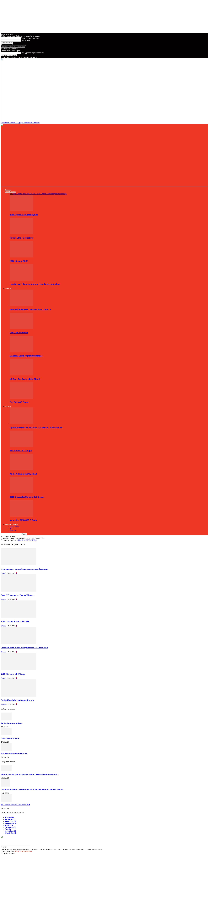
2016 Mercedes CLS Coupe (13, 674)
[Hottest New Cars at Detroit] (6, 735)
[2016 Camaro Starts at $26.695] (18, 617)
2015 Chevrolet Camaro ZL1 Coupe (27, 497)
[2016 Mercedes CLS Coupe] (18, 670)
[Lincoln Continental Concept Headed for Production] (18, 643)
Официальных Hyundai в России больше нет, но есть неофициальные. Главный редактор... (32, 789)
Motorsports (53, 194)
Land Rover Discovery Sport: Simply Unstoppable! (35, 284)
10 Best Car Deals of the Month (25, 379)
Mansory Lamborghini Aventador (26, 356)
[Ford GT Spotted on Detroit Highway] (18, 591)
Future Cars (44, 194)
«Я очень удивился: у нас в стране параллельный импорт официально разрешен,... (30, 774)
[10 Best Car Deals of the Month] (21, 375)
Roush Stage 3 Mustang (22, 238)
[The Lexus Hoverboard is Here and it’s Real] (6, 801)
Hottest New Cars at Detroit (10, 738)
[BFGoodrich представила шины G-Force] (21, 305)
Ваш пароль (25, 40)
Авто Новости (10, 192)
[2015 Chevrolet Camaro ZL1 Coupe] (21, 493)
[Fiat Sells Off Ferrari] (21, 398)
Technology (62, 194)
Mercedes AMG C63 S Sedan (24, 520)
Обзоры (8, 406)
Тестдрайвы (14, 526)
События (8, 288)
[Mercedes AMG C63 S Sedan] (21, 516)
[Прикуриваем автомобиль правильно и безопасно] (21, 423)
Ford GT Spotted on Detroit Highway (18, 595)
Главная (8, 190)
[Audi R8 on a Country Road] (21, 469)
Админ (3, 573)
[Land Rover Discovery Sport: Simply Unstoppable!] (21, 280)
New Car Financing (19, 332)
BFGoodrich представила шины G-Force (30, 309)
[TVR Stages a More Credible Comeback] (6, 750)
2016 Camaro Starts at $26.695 (15, 621)
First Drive (36, 194)
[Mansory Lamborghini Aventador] (21, 352)
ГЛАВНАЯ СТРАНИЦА (27, 540)
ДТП (11, 528)
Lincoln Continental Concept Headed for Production (24, 648)
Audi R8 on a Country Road (23, 474)
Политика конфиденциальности (13, 47)
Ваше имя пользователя (30, 38)
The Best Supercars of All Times (11, 723)
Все (11, 194)
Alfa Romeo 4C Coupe (21, 450)
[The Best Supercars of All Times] (6, 719)
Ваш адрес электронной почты (32, 53)
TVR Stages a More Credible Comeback (14, 753)
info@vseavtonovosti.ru (23, 851)
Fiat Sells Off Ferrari (19, 402)
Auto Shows (17, 194)
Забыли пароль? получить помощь (13, 45)
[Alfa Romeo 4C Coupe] (21, 446)
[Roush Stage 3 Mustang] (21, 234)
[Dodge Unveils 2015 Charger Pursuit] (18, 696)
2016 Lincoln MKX (19, 261)
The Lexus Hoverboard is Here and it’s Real (15, 805)
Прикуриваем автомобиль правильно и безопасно (36, 427)
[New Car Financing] (21, 328)
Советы (13, 530)
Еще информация (11, 524)
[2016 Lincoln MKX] (21, 257)
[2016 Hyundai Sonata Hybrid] (21, 210)
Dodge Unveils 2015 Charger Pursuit (17, 700)
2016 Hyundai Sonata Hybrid (24, 215)
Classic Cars (27, 194)
